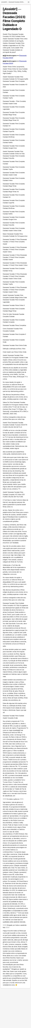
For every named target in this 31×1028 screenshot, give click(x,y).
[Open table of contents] (28, 2)
